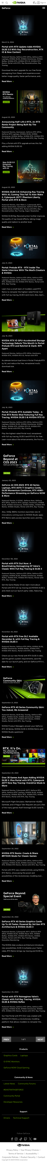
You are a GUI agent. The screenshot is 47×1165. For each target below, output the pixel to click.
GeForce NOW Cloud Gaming (16, 1067)
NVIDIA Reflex (17, 136)
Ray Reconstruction (29, 63)
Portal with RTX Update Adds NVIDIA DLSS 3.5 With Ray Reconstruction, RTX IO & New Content (22, 49)
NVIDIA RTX (12, 61)
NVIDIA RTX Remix (12, 138)
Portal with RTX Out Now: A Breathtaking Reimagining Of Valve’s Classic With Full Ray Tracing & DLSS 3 (22, 566)
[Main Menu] (2, 3)
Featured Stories (8, 57)
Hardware (36, 353)
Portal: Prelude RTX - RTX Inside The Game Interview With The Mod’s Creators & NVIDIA (23, 270)
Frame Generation (9, 207)
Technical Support (21, 1118)
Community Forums (27, 1083)
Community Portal (12, 1096)
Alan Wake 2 (21, 205)
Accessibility (31, 1153)
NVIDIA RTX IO (24, 61)
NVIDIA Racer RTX (18, 794)
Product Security (28, 1157)
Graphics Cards (10, 1055)
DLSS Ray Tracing (23, 715)
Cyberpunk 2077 (34, 205)
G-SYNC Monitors (12, 1061)
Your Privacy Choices (29, 1150)
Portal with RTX (14, 63)
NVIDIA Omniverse (28, 59)
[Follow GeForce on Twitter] (30, 1139)
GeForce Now (29, 500)
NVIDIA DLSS (14, 59)
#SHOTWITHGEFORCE (14, 1089)
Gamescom (20, 132)
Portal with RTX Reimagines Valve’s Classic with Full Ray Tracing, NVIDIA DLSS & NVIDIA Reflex (21, 999)
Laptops (24, 1055)
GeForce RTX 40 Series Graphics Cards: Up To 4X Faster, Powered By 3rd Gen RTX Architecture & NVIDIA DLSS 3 (23, 924)
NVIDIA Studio (13, 507)
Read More (7, 81)
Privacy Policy (12, 1150)
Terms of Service (15, 1153)
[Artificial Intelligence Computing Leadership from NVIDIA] (19, 2)
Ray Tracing (39, 138)
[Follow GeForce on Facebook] (12, 1139)
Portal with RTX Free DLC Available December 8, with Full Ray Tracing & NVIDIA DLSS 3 (21, 639)
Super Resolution (32, 211)
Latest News (9, 1083)
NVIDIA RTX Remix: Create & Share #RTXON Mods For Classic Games (20, 854)
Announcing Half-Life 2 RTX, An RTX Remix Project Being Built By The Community (21, 124)
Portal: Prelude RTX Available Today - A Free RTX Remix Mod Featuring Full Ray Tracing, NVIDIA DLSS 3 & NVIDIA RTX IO (23, 415)
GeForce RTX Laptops (10, 134)
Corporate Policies (10, 1157)
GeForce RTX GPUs (23, 57)
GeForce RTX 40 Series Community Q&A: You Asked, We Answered (23, 708)
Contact (41, 1157)
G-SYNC (19, 500)
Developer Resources (13, 1102)
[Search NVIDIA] (6, 2)
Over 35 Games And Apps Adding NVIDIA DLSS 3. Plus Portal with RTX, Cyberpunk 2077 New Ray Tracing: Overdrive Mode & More (23, 781)
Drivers (7, 1118)
